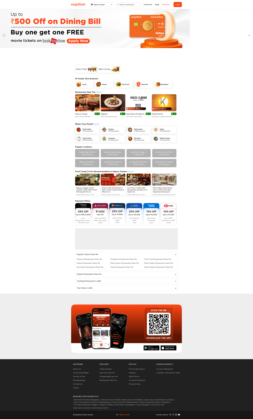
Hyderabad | (161, 400)
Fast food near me (107, 373)
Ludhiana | (150, 402)
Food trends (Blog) (81, 373)
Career (76, 388)
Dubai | (124, 400)
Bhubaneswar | (133, 402)
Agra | (152, 400)
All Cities (160, 405)
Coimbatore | (85, 402)
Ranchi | (94, 402)
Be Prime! (165, 4)
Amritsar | (122, 402)
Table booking (105, 369)
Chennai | (104, 400)
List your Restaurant (164, 369)
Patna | (115, 402)
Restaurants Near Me (108, 380)
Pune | (111, 400)
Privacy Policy (134, 384)
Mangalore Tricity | (149, 405)
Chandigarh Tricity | (133, 405)
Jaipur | (147, 400)
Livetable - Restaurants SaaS (168, 373)
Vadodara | (166, 402)
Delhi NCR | (78, 400)
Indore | (142, 402)
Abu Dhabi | (120, 405)
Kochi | (76, 402)
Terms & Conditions (137, 380)
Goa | (130, 400)
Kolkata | (117, 400)
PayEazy (132, 373)
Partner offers (79, 376)
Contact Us (148, 4)
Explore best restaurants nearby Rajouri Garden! (90, 408)
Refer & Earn (134, 376)
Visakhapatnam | (105, 402)
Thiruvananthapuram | (83, 405)
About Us (77, 369)
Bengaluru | (95, 400)
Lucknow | (170, 400)
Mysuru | (158, 402)
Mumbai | (87, 400)
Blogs (157, 4)
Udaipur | (103, 405)
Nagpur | (95, 405)
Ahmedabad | (138, 400)
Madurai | (111, 405)
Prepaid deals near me (109, 376)
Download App (79, 380)
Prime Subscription (137, 369)
